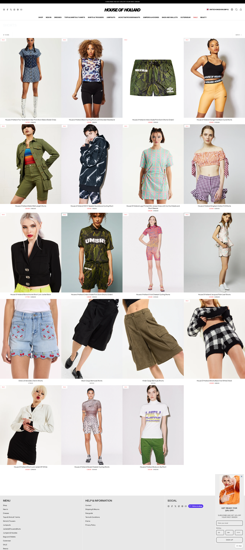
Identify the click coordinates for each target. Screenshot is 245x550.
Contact (88, 505)
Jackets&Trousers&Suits (12, 529)
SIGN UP (229, 540)
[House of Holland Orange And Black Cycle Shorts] (214, 78)
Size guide (89, 513)
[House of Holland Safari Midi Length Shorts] (30, 164)
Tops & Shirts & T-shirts (11, 517)
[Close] (241, 476)
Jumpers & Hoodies (10, 533)
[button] (40, 17)
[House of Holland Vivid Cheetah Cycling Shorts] (153, 252)
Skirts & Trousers (9, 521)
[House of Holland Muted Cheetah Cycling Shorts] (91, 425)
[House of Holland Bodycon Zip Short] (153, 425)
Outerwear (7, 541)
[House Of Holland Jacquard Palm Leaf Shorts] (214, 252)
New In (5, 509)
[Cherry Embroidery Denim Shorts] (30, 339)
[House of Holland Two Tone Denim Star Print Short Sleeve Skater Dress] (30, 78)
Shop (5, 505)
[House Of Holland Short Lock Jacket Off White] (30, 425)
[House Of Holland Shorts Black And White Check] (214, 339)
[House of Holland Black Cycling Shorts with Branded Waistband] (91, 78)
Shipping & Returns (92, 509)
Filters (7, 35)
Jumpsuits (7, 525)
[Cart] (241, 9)
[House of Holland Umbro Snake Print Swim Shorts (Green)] (153, 78)
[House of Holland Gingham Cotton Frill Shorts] (214, 164)
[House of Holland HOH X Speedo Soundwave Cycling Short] (91, 164)
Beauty (5, 549)
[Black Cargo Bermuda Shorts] (91, 339)
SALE (5, 545)
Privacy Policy (90, 525)
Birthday (218, 528)
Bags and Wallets (9, 537)
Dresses (6, 513)
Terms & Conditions (92, 517)
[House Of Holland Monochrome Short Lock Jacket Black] (30, 252)
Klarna (87, 521)
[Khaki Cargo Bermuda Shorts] (153, 339)
